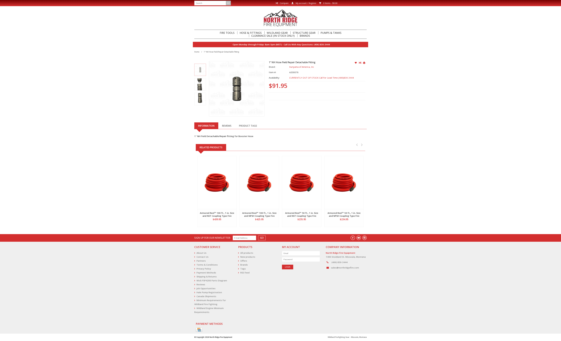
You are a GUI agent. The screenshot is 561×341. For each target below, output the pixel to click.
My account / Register (305, 3)
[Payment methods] (199, 330)
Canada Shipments (206, 296)
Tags (243, 268)
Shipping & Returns (206, 276)
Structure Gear (304, 32)
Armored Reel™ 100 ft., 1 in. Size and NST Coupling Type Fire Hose (217, 214)
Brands (305, 35)
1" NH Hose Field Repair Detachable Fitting (221, 52)
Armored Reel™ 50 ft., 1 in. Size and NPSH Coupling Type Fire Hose (344, 214)
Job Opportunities (205, 288)
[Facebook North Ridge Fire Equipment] (353, 238)
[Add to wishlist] (356, 62)
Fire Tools (227, 32)
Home (196, 52)
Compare (284, 3)
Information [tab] (206, 125)
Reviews (200, 284)
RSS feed (245, 272)
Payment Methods (206, 272)
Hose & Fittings (251, 32)
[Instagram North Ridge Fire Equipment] (364, 238)
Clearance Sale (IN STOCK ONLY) (273, 35)
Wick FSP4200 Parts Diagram (211, 280)
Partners (201, 260)
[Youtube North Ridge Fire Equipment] (358, 238)
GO (228, 3)
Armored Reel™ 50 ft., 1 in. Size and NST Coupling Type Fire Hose (301, 214)
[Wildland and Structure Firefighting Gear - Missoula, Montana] (280, 18)
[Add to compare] (360, 62)
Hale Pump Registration (209, 292)
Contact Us (202, 256)
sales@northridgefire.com (345, 267)
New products (247, 256)
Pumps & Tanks (331, 32)
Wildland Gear (277, 32)
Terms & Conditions (207, 264)
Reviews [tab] (226, 125)
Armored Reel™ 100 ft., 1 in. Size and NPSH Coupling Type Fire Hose (259, 214)
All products (246, 252)
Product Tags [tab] (248, 125)
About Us (201, 252)
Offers (243, 260)
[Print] (364, 62)
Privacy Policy (203, 268)
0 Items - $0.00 (330, 3)
